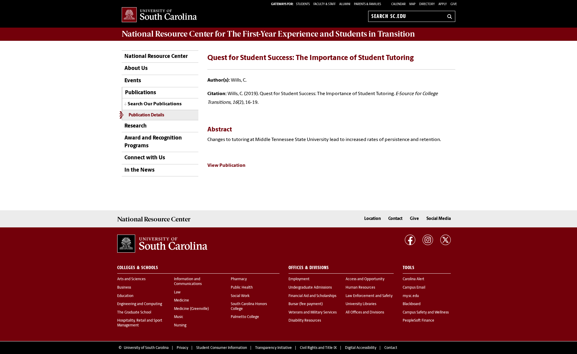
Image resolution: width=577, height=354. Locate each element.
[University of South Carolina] (162, 243)
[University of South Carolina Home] (159, 15)
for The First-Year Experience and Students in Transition (268, 33)
